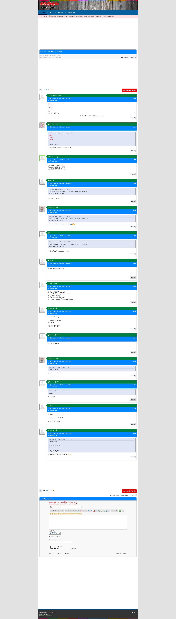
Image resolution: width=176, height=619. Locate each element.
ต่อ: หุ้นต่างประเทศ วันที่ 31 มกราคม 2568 (59, 98)
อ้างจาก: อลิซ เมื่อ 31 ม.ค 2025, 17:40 (59, 391)
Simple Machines (51, 612)
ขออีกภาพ (57, 536)
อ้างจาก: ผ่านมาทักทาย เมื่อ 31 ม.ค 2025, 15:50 (61, 133)
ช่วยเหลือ (131, 612)
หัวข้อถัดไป (133, 57)
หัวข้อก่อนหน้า (125, 57)
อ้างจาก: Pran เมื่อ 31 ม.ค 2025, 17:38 (59, 367)
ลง (40, 89)
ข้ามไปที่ (112, 495)
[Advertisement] (88, 35)
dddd (89, 16)
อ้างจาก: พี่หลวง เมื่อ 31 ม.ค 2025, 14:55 (60, 189)
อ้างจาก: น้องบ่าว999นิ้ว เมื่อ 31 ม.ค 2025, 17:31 (62, 439)
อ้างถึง (133, 118)
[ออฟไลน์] (42, 97)
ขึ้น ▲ (135, 612)
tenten (81, 16)
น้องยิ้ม (85, 16)
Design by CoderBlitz (43, 614)
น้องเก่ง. (77, 16)
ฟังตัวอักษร (51, 536)
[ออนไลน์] (42, 158)
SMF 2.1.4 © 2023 (43, 612)
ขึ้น (40, 490)
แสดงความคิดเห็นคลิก (129, 90)
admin (92, 16)
